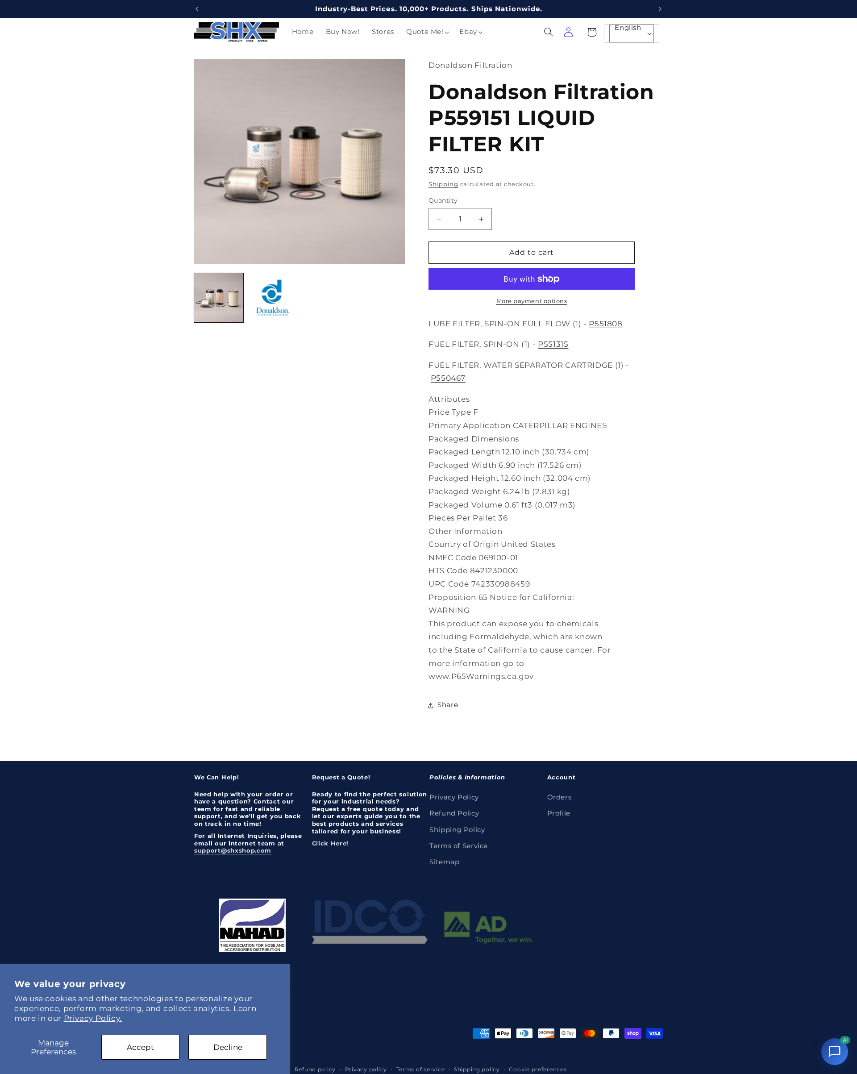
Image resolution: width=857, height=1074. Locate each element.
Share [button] (447, 705)
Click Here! (330, 842)
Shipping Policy (457, 829)
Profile (558, 813)
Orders (559, 797)
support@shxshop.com (232, 850)
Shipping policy (477, 1069)
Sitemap (444, 862)
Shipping (443, 184)
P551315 (553, 344)
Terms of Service (458, 845)
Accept (140, 1047)
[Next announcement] (660, 9)
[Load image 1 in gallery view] (218, 297)
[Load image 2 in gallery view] (272, 297)
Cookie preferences (537, 1069)
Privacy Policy (454, 797)
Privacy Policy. (93, 1018)
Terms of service (420, 1069)
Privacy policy (366, 1069)
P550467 (448, 378)
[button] (426, 32)
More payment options (531, 301)
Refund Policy (454, 813)
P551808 (605, 323)
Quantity (443, 200)
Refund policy (315, 1069)
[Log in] (568, 32)
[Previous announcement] (197, 9)
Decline (227, 1047)
